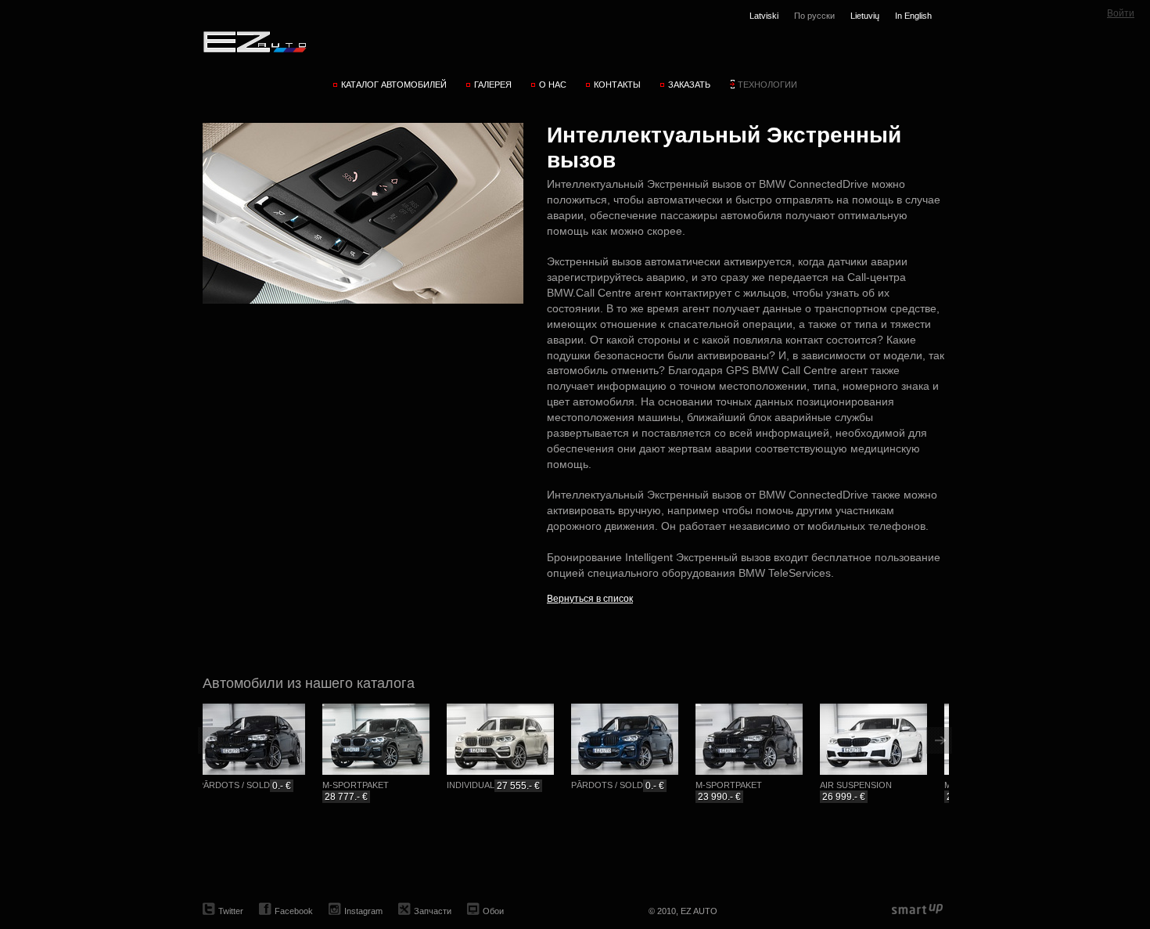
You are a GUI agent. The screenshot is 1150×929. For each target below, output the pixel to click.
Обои (493, 911)
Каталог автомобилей (394, 84)
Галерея (493, 84)
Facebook (294, 911)
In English (913, 15)
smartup (917, 909)
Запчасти (432, 911)
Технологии (767, 84)
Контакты (617, 84)
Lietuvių (864, 15)
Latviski (763, 15)
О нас (552, 84)
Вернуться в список (590, 598)
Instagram (363, 911)
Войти (1120, 13)
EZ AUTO (253, 41)
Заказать (689, 84)
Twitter (230, 911)
